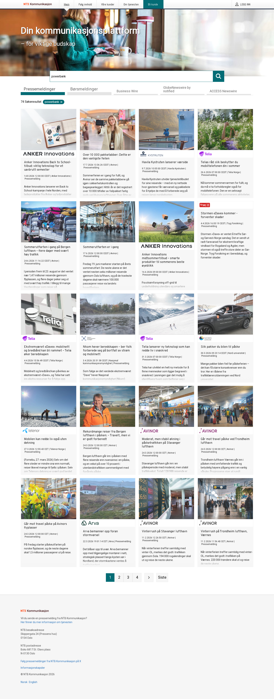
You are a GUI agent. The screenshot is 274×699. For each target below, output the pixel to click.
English (33, 682)
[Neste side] (148, 577)
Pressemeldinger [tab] (39, 89)
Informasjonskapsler (33, 667)
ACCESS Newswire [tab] (223, 91)
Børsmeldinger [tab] (84, 89)
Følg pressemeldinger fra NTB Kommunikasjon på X (51, 661)
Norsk (24, 682)
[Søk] (218, 76)
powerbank (52, 102)
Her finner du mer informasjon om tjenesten (46, 622)
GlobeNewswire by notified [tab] (176, 89)
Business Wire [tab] (127, 91)
